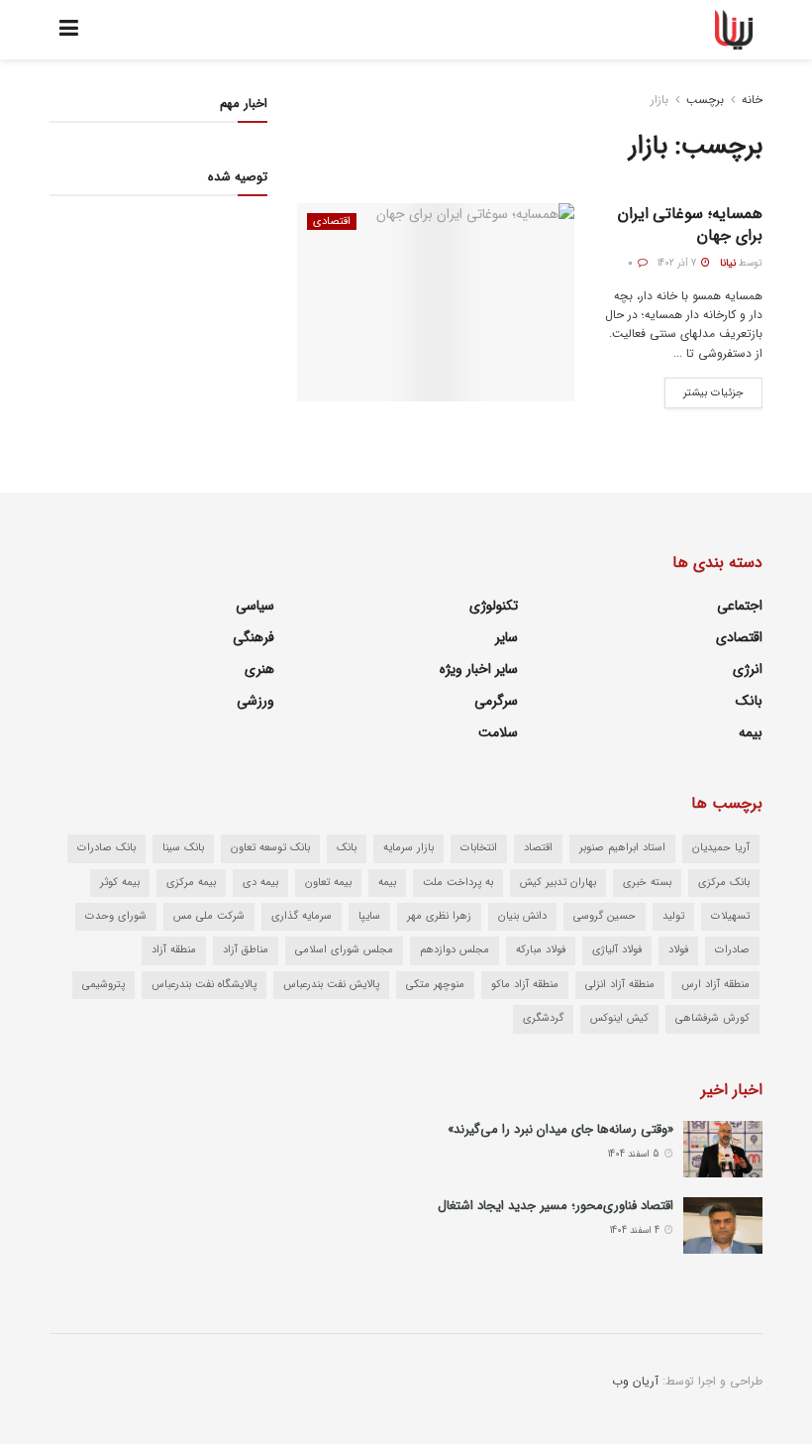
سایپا (369, 916)
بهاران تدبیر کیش (558, 882)
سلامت (498, 732)
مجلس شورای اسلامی (344, 950)
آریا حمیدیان (721, 847)
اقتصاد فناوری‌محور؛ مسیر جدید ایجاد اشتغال (555, 1205)
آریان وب (635, 1381)
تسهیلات (730, 916)
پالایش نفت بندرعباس (331, 984)
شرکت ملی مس (209, 916)
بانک (749, 701)
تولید (673, 916)
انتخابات (478, 847)
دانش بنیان (522, 916)
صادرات (732, 950)
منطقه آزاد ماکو (524, 984)
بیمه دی (260, 882)
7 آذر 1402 (678, 263)
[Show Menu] (68, 29)
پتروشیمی (103, 984)
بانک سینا (183, 847)
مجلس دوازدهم (454, 950)
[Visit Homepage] (734, 30)
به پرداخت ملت (458, 882)
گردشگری (543, 1018)
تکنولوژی (493, 605)
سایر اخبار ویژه (479, 669)
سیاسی (255, 605)
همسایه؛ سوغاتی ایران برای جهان (690, 224)
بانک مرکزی (724, 882)
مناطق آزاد (245, 950)
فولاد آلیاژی (617, 950)
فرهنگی (253, 637)
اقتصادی (332, 221)
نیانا (728, 263)
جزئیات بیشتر (704, 389)
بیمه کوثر (120, 882)
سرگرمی (496, 701)
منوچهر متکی (435, 984)
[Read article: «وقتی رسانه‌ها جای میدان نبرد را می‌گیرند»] (722, 1149)
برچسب (705, 99)
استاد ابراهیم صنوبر (622, 847)
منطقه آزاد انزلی (620, 984)
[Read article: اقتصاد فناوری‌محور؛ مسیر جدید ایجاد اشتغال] (722, 1225)
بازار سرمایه (408, 847)
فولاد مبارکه (540, 950)
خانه (752, 99)
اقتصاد (538, 847)
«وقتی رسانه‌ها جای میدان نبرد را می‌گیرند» (560, 1129)
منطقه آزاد (174, 950)
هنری (259, 669)
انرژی (747, 669)
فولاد (678, 950)
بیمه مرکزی (191, 882)
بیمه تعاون (328, 882)
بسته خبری (647, 882)
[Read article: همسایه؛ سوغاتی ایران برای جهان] (435, 302)
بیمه (750, 732)
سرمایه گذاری (301, 916)
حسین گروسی (604, 916)
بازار (659, 99)
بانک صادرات (106, 847)
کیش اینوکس (619, 1018)
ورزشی (255, 701)
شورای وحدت (116, 916)
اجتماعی (739, 605)
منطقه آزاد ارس (715, 984)
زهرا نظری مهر (439, 916)
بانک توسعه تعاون (270, 847)
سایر (506, 637)
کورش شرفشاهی (712, 1018)
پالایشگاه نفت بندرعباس (204, 984)
